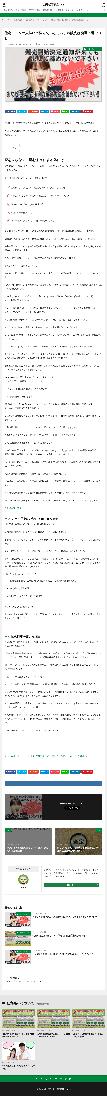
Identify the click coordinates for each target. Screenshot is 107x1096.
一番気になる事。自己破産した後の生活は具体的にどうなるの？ (63, 954)
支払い (48, 44)
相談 (52, 44)
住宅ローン (41, 44)
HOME (6, 20)
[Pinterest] (87, 111)
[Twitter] (22, 111)
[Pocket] (55, 111)
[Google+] (33, 111)
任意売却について (32, 20)
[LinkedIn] (75, 111)
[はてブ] (44, 111)
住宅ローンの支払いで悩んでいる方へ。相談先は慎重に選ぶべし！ (66, 20)
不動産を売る (7, 10)
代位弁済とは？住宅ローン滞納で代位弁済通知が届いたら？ (61, 935)
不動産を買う (48, 10)
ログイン (28, 981)
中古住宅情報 (34, 10)
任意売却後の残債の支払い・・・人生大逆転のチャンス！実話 (53, 1035)
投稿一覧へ (71, 885)
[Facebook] (10, 111)
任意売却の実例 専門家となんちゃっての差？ (18, 1067)
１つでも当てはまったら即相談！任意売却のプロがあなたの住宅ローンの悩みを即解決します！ (49, 756)
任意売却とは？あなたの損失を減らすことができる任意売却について (65, 917)
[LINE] (65, 111)
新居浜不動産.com (54, 4)
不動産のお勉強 (62, 10)
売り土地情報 (21, 10)
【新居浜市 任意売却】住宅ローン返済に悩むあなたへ (87, 1035)
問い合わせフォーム (80, 10)
